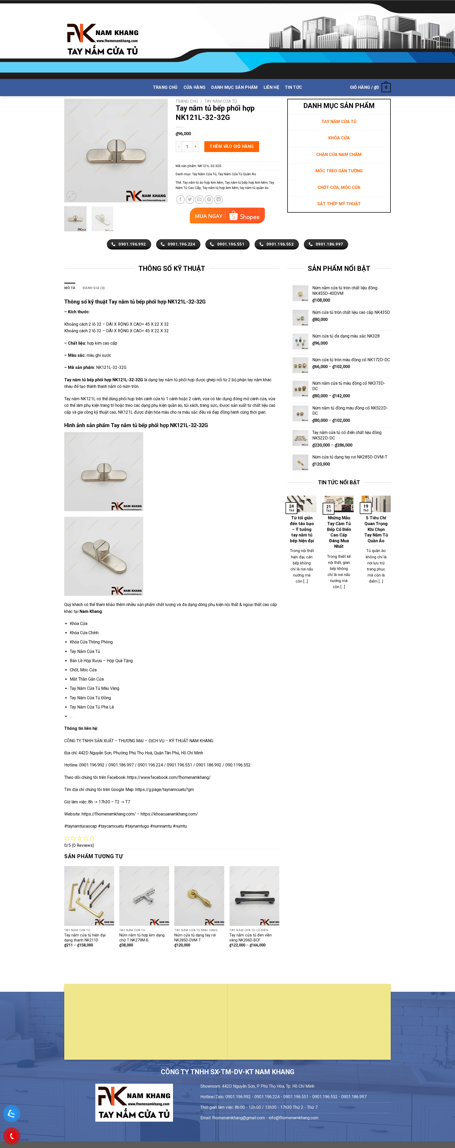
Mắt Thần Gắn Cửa (87, 679)
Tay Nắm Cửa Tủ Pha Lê (92, 707)
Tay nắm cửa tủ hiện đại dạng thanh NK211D (85, 937)
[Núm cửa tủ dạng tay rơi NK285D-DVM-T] (199, 896)
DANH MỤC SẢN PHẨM (234, 87)
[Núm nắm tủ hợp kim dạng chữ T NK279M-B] (144, 896)
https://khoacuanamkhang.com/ (169, 814)
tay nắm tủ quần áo (254, 188)
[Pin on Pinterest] (209, 199)
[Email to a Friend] (199, 199)
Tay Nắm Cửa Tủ (221, 101)
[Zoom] (71, 196)
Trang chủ (187, 101)
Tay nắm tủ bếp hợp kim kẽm (246, 182)
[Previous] (73, 150)
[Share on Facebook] (180, 199)
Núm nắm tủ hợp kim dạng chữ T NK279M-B (142, 937)
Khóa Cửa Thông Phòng (91, 641)
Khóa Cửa (78, 623)
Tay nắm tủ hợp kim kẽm (220, 188)
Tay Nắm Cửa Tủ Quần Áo (237, 174)
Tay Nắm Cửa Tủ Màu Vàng (94, 688)
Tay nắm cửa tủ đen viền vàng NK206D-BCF (250, 937)
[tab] (69, 288)
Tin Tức (293, 87)
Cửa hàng (195, 87)
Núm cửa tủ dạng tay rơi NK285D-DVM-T (195, 937)
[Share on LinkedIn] (218, 199)
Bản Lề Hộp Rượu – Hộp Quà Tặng (101, 660)
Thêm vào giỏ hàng (232, 146)
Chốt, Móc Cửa (83, 669)
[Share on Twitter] (190, 199)
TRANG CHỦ (165, 87)
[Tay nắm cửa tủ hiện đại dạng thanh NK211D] (89, 896)
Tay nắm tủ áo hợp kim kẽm (203, 182)
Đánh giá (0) (94, 288)
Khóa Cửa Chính (84, 632)
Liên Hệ (271, 87)
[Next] (159, 150)
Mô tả (69, 288)
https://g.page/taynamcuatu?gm (164, 789)
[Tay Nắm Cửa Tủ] (102, 39)
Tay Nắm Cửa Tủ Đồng (90, 697)
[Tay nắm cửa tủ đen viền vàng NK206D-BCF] (254, 896)
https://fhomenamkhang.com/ (109, 814)
